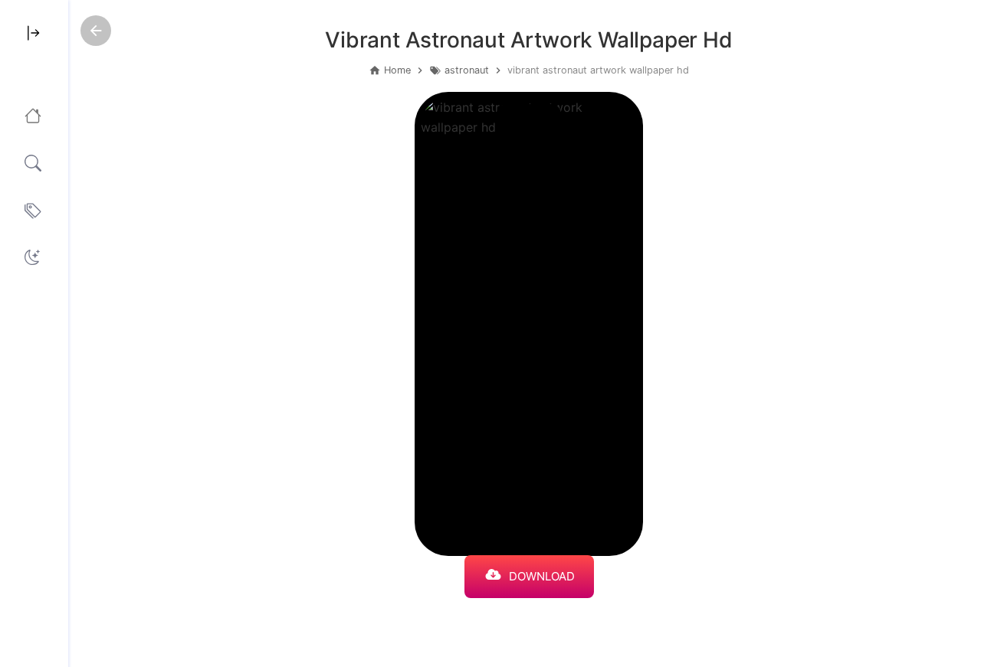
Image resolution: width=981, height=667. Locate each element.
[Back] (95, 30)
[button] (32, 257)
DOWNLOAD (542, 576)
